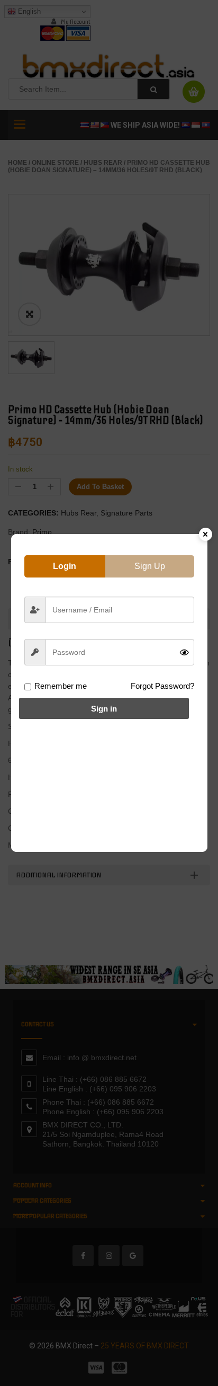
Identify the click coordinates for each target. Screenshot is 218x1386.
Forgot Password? (162, 685)
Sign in (104, 708)
